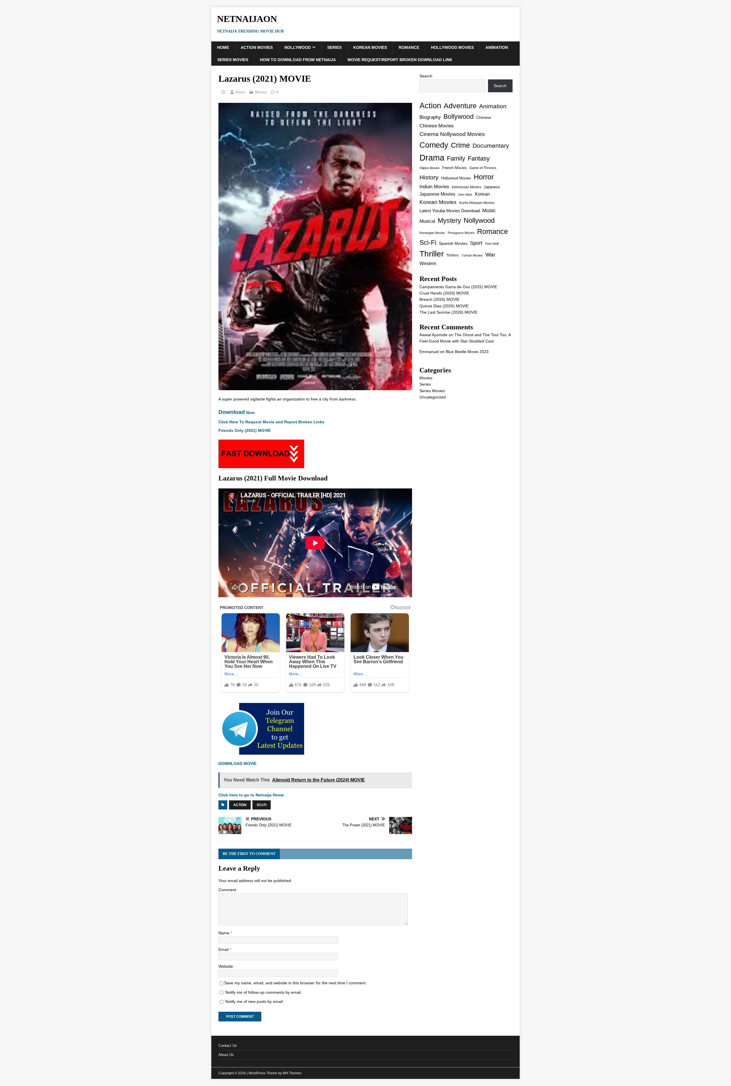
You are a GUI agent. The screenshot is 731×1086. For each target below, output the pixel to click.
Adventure (460, 106)
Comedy (433, 145)
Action (239, 805)
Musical (427, 221)
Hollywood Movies (452, 47)
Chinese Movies (436, 126)
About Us (226, 1055)
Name (224, 933)
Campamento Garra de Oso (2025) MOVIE (458, 286)
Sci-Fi (261, 805)
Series (334, 47)
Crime (460, 145)
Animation (496, 47)
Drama (431, 157)
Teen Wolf (492, 243)
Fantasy (479, 158)
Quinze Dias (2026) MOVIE (444, 306)
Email (224, 949)
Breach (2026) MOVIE (439, 299)
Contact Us (227, 1045)
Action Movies (257, 47)
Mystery (449, 220)
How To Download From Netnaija (298, 59)
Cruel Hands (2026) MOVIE (444, 293)
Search (425, 76)
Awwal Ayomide (433, 334)
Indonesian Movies (466, 187)
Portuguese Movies (461, 233)
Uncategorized (432, 397)
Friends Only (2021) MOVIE (244, 430)
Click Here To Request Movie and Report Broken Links (271, 422)
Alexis (240, 92)
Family (456, 158)
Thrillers (452, 255)
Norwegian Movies (432, 233)
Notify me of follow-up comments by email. (263, 992)
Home (223, 47)
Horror (484, 177)
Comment (227, 889)
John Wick (465, 194)
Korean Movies (370, 47)
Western (427, 263)
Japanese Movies (437, 194)
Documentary (491, 145)
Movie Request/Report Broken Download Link (400, 59)
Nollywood (297, 47)
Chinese (483, 117)
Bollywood (458, 116)
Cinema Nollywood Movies (452, 134)
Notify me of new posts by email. (254, 1001)
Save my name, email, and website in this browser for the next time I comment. (295, 983)
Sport (476, 243)
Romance (409, 47)
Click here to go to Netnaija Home (251, 795)
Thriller (431, 253)
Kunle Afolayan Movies (477, 203)
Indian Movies (434, 186)
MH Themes (292, 1073)
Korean (482, 194)
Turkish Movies (472, 255)
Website (225, 966)
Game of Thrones (482, 168)
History (429, 177)
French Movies (454, 168)
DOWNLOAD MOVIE (238, 763)
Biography (430, 117)
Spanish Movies (453, 243)
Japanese (492, 187)
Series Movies (232, 59)
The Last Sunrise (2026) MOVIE (448, 312)
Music (489, 210)
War (490, 255)
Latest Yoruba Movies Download (449, 210)
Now (236, 412)
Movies (261, 92)
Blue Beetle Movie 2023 (467, 351)
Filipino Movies (429, 168)
